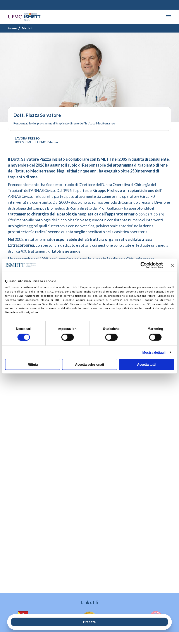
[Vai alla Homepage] (24, 17)
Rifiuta (33, 364)
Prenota (89, 622)
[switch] (67, 337)
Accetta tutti (146, 364)
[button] (168, 16)
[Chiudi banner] (172, 265)
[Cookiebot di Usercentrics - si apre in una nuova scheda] (144, 265)
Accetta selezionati (89, 364)
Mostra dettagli (154, 352)
